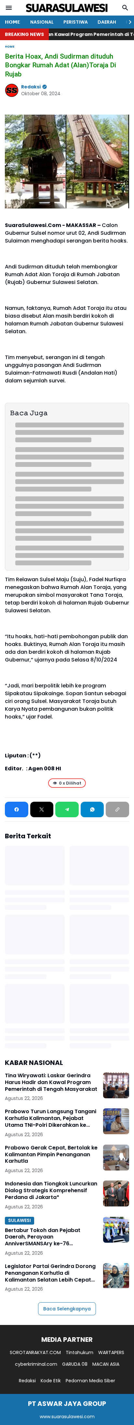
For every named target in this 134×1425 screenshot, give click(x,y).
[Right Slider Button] (127, 22)
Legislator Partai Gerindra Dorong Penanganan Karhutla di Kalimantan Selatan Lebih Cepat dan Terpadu (50, 1273)
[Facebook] (16, 809)
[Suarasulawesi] (67, 8)
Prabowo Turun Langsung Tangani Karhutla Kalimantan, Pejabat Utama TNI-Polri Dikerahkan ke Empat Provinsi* (50, 1118)
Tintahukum (79, 1352)
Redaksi (27, 1380)
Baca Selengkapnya (67, 1309)
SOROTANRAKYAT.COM (35, 1352)
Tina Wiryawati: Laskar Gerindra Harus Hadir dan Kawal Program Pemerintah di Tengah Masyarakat (51, 1082)
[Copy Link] (117, 809)
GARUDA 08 (74, 1364)
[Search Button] (125, 7)
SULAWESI (19, 1220)
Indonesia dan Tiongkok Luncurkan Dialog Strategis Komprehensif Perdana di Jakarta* (51, 1191)
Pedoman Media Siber (90, 1380)
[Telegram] (67, 809)
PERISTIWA (75, 22)
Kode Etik (51, 1380)
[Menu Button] (8, 7)
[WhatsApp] (92, 809)
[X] (42, 809)
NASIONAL (42, 22)
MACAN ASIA (105, 1364)
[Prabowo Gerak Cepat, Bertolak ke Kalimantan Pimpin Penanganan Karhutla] (116, 1158)
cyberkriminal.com (36, 1364)
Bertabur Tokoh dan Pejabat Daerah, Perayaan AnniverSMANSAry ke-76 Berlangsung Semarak (42, 1237)
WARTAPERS (111, 1352)
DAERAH (107, 22)
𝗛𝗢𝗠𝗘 (12, 22)
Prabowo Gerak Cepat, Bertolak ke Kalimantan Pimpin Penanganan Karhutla (51, 1155)
